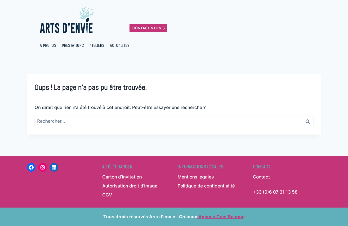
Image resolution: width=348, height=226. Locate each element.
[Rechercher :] (174, 121)
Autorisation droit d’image (129, 186)
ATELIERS (96, 45)
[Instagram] (42, 167)
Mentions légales (196, 177)
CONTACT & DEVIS (148, 28)
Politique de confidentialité (206, 186)
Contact (261, 177)
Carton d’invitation (122, 177)
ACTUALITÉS (119, 45)
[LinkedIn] (54, 167)
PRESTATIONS (73, 45)
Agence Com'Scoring (221, 216)
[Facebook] (31, 167)
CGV (107, 195)
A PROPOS (48, 45)
